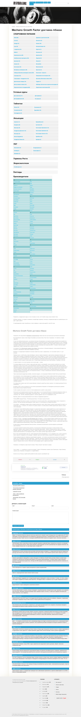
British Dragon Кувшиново (61, 694)
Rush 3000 (44, 698)
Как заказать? (32, 2)
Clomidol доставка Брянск (45, 419)
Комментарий (15, 510)
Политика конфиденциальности (31, 680)
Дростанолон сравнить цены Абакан (29, 348)
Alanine (43, 689)
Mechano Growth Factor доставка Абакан (24, 26)
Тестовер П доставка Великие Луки (30, 418)
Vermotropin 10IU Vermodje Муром (19, 498)
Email (33, 505)
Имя (13, 505)
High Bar (44, 695)
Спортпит (44, 702)
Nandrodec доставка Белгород (33, 335)
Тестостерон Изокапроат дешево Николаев (18, 488)
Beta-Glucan (44, 684)
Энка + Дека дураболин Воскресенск (18, 494)
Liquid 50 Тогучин (17, 491)
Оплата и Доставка (39, 2)
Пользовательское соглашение (18, 682)
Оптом (49, 2)
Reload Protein (45, 705)
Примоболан (44, 686)
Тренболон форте (45, 682)
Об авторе (63, 467)
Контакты (31, 4)
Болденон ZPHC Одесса (18, 485)
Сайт (52, 505)
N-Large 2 (44, 707)
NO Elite (43, 691)
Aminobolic (44, 700)
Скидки (45, 2)
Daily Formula (44, 693)
